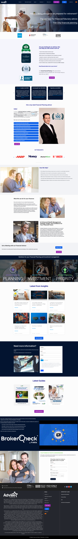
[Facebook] (67, 487)
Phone (41, 358)
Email (42, 351)
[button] (13, 92)
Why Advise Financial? (48, 496)
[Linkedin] (71, 487)
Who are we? (47, 502)
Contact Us (46, 511)
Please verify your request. (54, 472)
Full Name (42, 347)
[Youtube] (69, 487)
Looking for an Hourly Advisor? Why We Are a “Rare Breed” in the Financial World (56, 304)
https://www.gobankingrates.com (39, 95)
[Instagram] (65, 487)
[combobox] (42, 360)
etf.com (33, 113)
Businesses (46, 500)
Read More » (16, 307)
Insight (46, 498)
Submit (42, 370)
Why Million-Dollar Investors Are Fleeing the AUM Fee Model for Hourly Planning (21, 304)
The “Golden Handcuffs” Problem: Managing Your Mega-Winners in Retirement (39, 304)
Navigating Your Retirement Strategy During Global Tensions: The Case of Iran (20, 327)
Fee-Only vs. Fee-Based (37, 326)
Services (46, 494)
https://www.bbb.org (56, 95)
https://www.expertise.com (24, 95)
